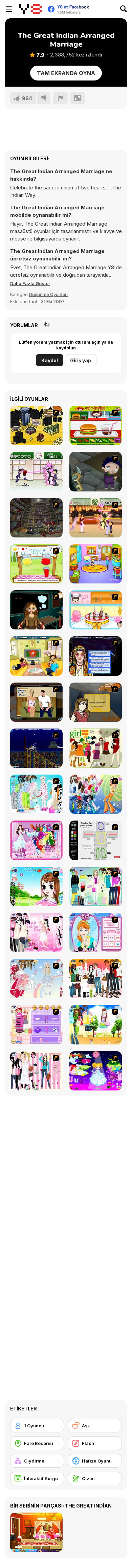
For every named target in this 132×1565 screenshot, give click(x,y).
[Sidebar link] (9, 9)
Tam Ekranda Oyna (66, 73)
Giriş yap (80, 360)
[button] (30, 283)
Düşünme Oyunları (48, 294)
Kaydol (49, 360)
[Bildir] (60, 98)
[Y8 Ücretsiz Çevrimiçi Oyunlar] (30, 9)
